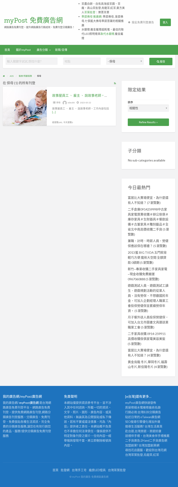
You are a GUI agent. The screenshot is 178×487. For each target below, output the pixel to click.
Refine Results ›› (148, 122)
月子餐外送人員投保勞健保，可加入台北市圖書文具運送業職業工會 (148, 322)
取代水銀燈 (107, 33)
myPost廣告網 (134, 403)
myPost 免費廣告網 (33, 20)
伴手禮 (159, 436)
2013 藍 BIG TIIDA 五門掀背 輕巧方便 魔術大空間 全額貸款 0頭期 (147, 257)
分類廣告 (155, 412)
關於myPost (23, 49)
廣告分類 (42, 49)
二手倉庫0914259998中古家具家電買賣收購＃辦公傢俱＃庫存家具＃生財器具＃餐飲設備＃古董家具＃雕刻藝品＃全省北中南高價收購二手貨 (148, 219)
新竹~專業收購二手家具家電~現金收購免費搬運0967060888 (147, 274)
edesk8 (71, 102)
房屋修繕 (131, 407)
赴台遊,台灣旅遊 (136, 431)
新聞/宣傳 (61, 49)
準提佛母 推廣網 (92, 16)
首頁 (7, 49)
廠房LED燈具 (97, 470)
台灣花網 (161, 450)
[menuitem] (141, 22)
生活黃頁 (156, 426)
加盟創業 (150, 445)
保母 (58, 102)
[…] (54, 112)
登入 (165, 22)
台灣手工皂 (79, 470)
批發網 (65, 470)
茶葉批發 (89, 12)
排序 (130, 102)
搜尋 (162, 61)
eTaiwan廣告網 (150, 417)
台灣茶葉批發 (134, 455)
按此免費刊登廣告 (143, 22)
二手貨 (153, 440)
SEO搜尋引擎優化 (136, 421)
